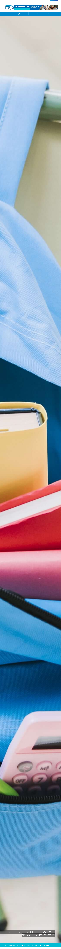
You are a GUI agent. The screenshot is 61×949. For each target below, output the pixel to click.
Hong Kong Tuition (21, 14)
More (49, 14)
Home (10, 14)
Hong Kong (12, 945)
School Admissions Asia (37, 14)
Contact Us (54, 2)
